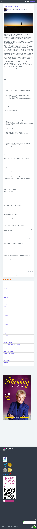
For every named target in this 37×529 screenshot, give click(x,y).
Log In (27, 1)
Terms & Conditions (6, 455)
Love (4, 295)
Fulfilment (21, 9)
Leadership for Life (7, 358)
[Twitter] (30, 9)
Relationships (6, 315)
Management (6, 299)
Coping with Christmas (7, 283)
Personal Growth (6, 313)
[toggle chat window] (34, 526)
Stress (5, 317)
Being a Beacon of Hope (7, 349)
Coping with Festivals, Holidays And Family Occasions (12, 344)
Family (5, 326)
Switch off (5, 319)
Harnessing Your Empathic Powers (9, 355)
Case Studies (6, 346)
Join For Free (33, 1)
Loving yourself (6, 297)
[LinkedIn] (32, 9)
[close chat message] (35, 519)
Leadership (5, 337)
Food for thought (6, 286)
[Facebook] (28, 9)
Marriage (5, 301)
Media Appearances (7, 304)
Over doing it (6, 308)
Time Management (7, 322)
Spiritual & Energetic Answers (8, 342)
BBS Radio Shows (7, 340)
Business (5, 281)
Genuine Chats (6, 324)
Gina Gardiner (9, 9)
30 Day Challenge (6, 328)
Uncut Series (6, 362)
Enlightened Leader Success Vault (9, 353)
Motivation (5, 306)
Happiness (5, 333)
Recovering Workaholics (7, 331)
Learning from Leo (6, 290)
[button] (24, 1)
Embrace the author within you (8, 351)
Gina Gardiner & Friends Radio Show (9, 364)
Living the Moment (7, 292)
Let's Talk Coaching (7, 360)
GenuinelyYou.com (7, 454)
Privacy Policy (11, 455)
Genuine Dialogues (7, 335)
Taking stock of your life (11, 6)
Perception (5, 310)
